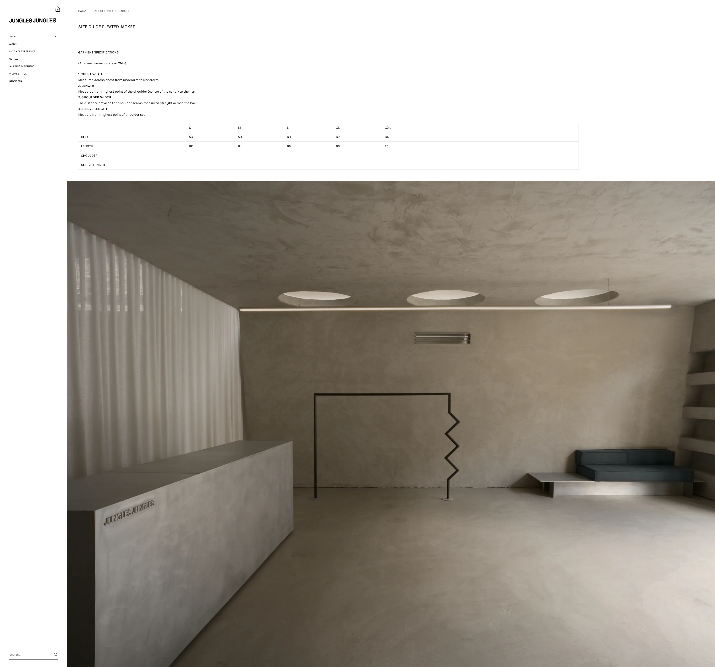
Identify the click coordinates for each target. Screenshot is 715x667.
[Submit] (356, 354)
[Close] (409, 302)
